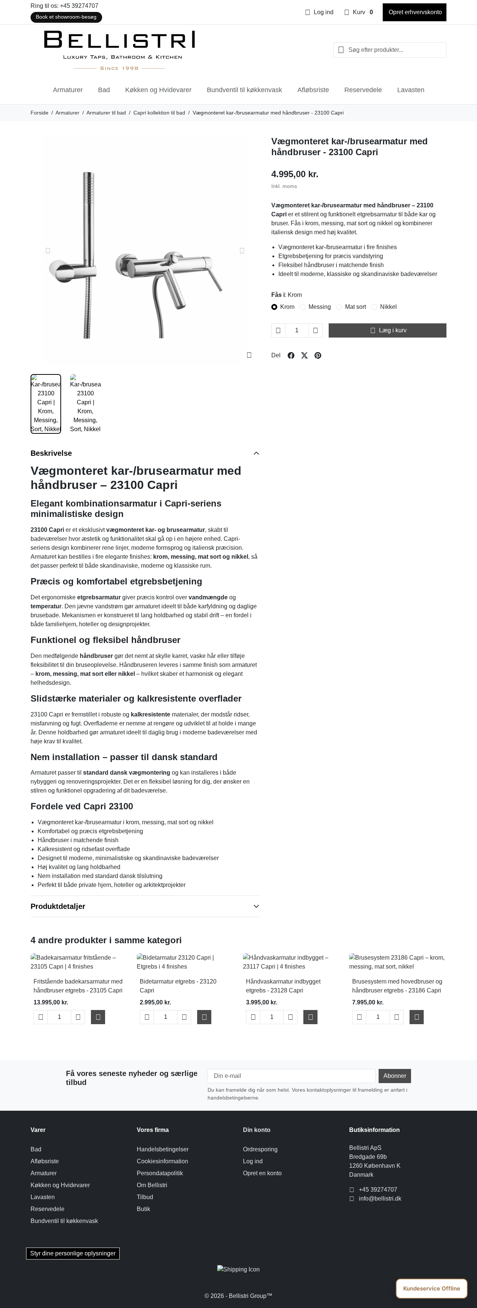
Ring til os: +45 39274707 (64, 6)
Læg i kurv (388, 330)
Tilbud (145, 1197)
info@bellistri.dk (380, 1198)
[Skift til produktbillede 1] (46, 404)
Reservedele (363, 90)
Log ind (253, 1161)
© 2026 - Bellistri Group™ (238, 1296)
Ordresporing (260, 1149)
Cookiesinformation (162, 1161)
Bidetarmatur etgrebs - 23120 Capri (178, 986)
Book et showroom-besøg (66, 17)
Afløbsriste (313, 90)
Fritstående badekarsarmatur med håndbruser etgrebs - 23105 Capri (78, 986)
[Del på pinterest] (318, 355)
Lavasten (410, 90)
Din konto (257, 1130)
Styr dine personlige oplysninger (73, 1253)
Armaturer (68, 90)
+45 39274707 (378, 1189)
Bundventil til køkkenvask (244, 90)
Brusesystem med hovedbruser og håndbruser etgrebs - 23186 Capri (397, 986)
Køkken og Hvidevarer (158, 90)
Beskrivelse (51, 453)
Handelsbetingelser (163, 1149)
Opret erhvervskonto (414, 12)
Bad (104, 90)
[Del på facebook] (291, 355)
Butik (143, 1209)
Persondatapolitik (160, 1173)
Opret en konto (262, 1173)
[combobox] (389, 50)
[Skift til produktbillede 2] (85, 404)
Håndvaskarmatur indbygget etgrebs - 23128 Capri (283, 986)
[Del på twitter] (304, 355)
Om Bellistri (152, 1185)
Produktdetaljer (58, 906)
